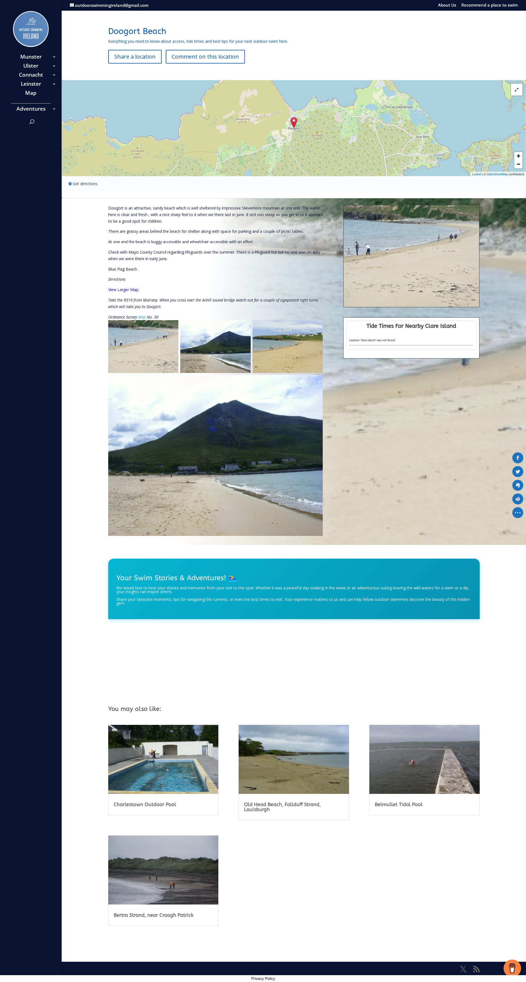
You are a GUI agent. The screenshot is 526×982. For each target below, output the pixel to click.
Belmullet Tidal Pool (398, 805)
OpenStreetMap (497, 174)
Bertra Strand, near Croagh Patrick (153, 915)
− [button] (518, 164)
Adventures (30, 109)
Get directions (85, 183)
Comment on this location (205, 56)
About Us (447, 5)
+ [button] (518, 156)
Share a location (135, 56)
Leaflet (476, 174)
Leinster (31, 84)
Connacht (31, 75)
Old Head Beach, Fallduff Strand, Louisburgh (282, 807)
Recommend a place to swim (489, 5)
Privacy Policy (263, 978)
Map (30, 93)
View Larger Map (123, 289)
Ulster (30, 66)
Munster (31, 57)
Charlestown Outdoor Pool (145, 805)
